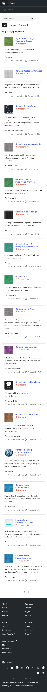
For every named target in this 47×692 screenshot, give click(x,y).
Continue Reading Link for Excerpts (23, 451)
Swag (28, 634)
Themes (28, 608)
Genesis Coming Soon (25, 106)
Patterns (28, 615)
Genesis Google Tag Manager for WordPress (26, 245)
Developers (6, 630)
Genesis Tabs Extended (26, 347)
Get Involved (30, 622)
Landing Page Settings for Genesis (25, 521)
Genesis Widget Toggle (26, 212)
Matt (5, 645)
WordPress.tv (8, 634)
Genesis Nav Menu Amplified (28, 144)
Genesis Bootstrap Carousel (28, 71)
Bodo (9, 662)
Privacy (5, 615)
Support (5, 626)
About (4, 604)
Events (27, 626)
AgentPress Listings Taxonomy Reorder (24, 39)
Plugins (27, 611)
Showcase (29, 604)
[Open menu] (43, 3)
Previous (19, 592)
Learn (4, 622)
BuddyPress (8, 652)
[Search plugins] (32, 18)
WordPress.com (9, 641)
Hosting (5, 611)
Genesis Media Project (25, 309)
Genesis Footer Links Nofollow (22, 486)
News (4, 608)
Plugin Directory (8, 10)
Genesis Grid (21, 276)
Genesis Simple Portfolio (26, 414)
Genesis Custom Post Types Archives (25, 180)
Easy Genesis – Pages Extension (23, 556)
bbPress (6, 649)
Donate (29, 630)
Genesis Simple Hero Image (28, 382)
